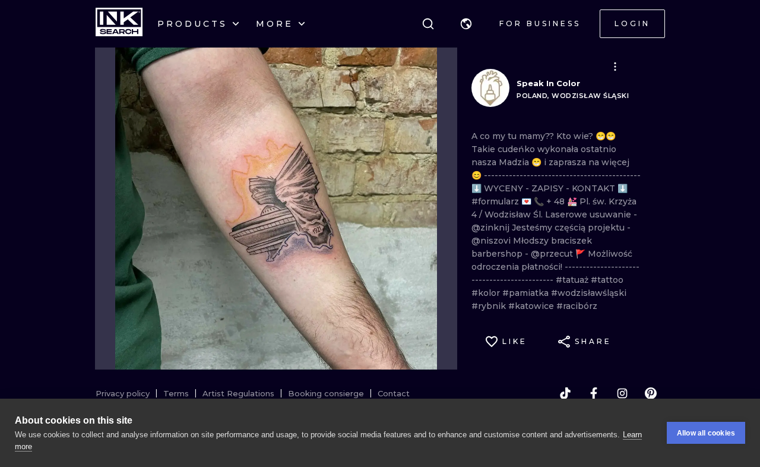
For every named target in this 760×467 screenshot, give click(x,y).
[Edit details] (615, 66)
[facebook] (594, 393)
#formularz (496, 201)
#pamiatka (526, 293)
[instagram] (622, 393)
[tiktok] (565, 393)
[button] (466, 24)
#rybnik (489, 306)
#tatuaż (573, 279)
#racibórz (576, 306)
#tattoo (607, 279)
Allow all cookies (706, 433)
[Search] (428, 24)
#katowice (532, 306)
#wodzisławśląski (588, 293)
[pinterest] (650, 393)
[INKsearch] (119, 24)
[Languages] (466, 24)
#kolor (486, 293)
